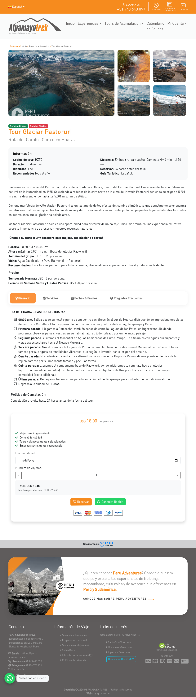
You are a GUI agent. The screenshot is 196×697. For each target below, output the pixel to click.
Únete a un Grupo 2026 (121, 659)
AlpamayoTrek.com (119, 652)
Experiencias (88, 23)
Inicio (70, 23)
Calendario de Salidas (155, 26)
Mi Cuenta (175, 23)
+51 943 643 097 (131, 8)
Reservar (82, 502)
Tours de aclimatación (74, 635)
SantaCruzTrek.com (119, 642)
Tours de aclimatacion (39, 46)
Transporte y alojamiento (76, 645)
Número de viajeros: (28, 468)
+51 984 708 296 (33, 665)
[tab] (23, 298)
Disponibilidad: (25, 453)
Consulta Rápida (112, 502)
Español (17, 6)
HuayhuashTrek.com (120, 647)
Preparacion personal (74, 640)
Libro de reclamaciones (75, 655)
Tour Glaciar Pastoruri (61, 46)
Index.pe (104, 693)
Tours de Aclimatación (123, 23)
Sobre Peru (68, 650)
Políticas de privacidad (74, 660)
